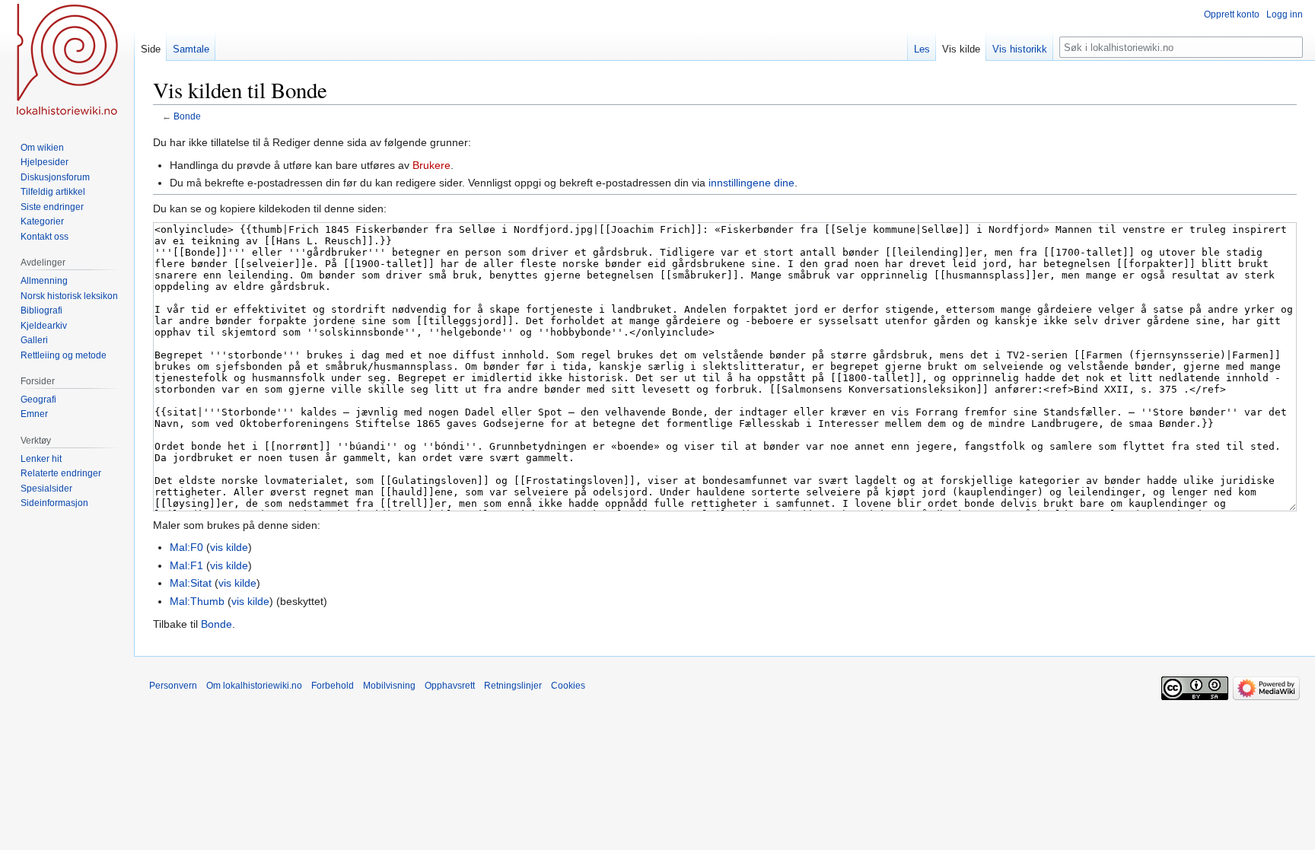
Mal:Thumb (197, 601)
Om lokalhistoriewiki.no (254, 685)
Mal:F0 (186, 547)
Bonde (187, 116)
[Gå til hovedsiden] (67, 61)
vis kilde (229, 547)
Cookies (568, 685)
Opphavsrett (450, 685)
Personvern (173, 685)
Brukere (431, 165)
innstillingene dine (751, 183)
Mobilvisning (389, 685)
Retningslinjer (513, 685)
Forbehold (332, 685)
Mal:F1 (186, 565)
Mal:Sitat (191, 583)
